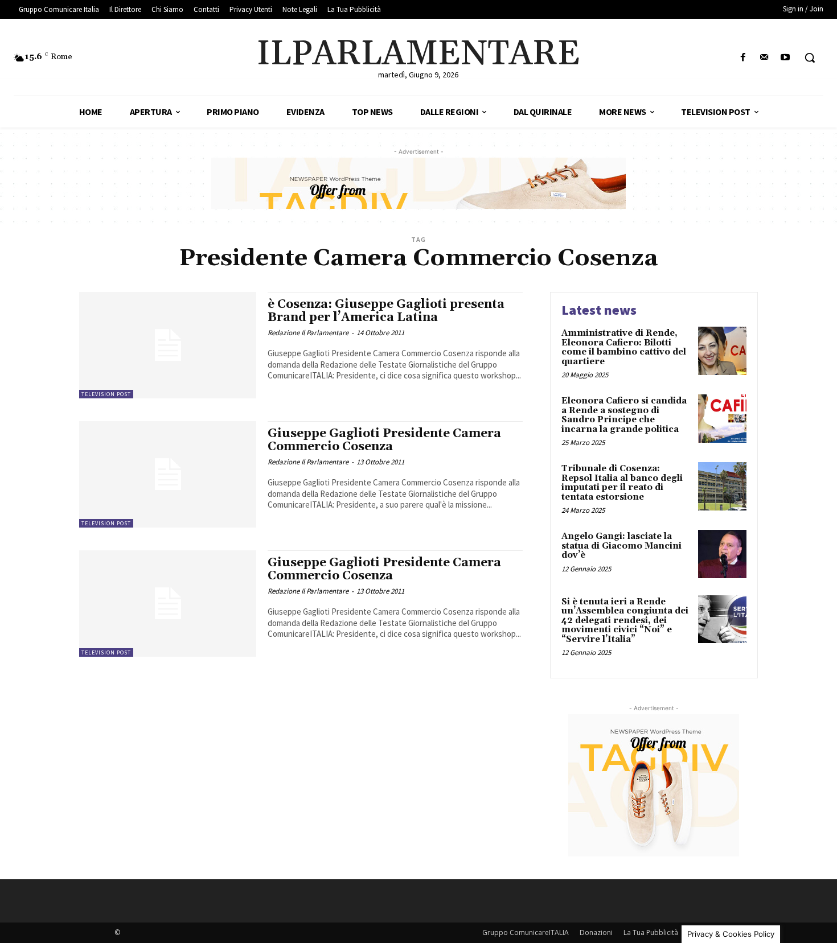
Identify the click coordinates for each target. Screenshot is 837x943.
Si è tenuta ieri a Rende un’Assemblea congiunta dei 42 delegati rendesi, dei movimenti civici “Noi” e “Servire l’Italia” (624, 620)
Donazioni (596, 932)
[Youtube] (785, 57)
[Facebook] (742, 57)
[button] (809, 57)
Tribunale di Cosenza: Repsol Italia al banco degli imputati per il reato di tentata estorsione (622, 483)
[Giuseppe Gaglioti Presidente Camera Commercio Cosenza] (167, 474)
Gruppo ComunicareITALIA (525, 932)
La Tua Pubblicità (650, 932)
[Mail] (764, 57)
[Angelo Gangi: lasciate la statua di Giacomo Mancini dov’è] (722, 554)
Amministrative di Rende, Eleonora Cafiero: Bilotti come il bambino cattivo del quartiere (623, 347)
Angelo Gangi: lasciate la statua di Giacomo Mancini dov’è (621, 546)
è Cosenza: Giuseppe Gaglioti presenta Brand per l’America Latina (386, 311)
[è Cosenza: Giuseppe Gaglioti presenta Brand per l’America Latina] (167, 345)
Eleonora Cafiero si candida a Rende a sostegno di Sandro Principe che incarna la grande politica (624, 415)
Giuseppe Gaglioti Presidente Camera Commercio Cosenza (384, 440)
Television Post (106, 394)
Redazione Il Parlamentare (308, 332)
